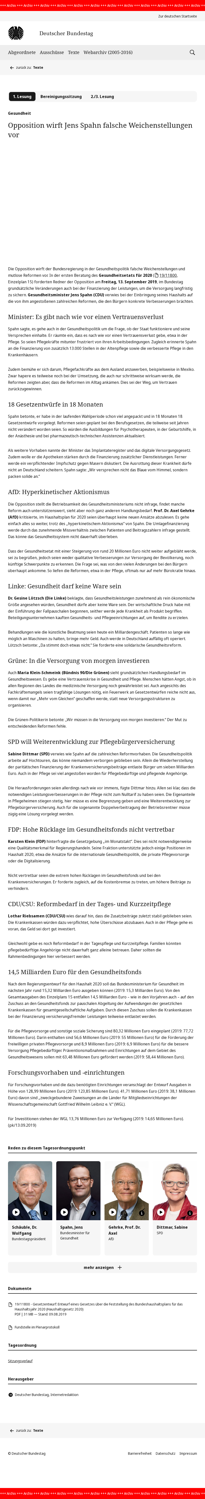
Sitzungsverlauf (20, 1360)
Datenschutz (166, 1453)
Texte (74, 52)
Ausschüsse (52, 52)
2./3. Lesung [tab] (102, 96)
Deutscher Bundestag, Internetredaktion (46, 1394)
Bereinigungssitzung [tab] (61, 96)
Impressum (188, 1453)
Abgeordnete (22, 52)
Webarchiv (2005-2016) (108, 52)
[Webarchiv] (50, 33)
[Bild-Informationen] (45, 1213)
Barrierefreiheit (140, 1453)
